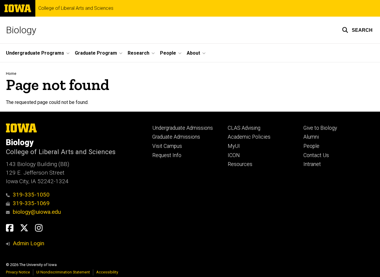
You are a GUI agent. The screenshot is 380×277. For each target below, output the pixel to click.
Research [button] (138, 53)
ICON (234, 155)
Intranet (312, 164)
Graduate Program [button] (96, 53)
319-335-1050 (31, 194)
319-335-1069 (31, 203)
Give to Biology (320, 128)
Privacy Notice (18, 272)
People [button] (168, 53)
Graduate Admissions (176, 137)
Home (11, 73)
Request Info (166, 155)
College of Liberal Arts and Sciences (75, 8)
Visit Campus (167, 146)
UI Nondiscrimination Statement (63, 272)
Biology (21, 30)
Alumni (311, 137)
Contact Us (316, 155)
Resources (240, 164)
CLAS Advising (244, 128)
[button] (357, 30)
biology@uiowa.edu (37, 211)
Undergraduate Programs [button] (35, 53)
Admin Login (28, 243)
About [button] (193, 53)
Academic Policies (249, 137)
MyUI (234, 146)
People (311, 146)
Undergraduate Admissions (182, 128)
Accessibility (107, 272)
